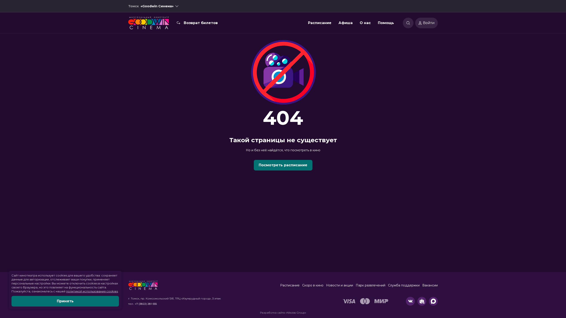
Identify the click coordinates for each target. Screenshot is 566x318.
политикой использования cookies (92, 291)
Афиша (345, 23)
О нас (365, 23)
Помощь (386, 23)
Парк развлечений (370, 285)
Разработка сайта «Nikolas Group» (283, 312)
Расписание (319, 23)
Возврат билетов (201, 23)
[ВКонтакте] (410, 301)
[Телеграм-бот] (421, 301)
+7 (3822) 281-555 (146, 303)
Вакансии (430, 285)
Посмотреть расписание (283, 165)
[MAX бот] (433, 301)
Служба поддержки (404, 285)
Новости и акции (339, 285)
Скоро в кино (312, 285)
